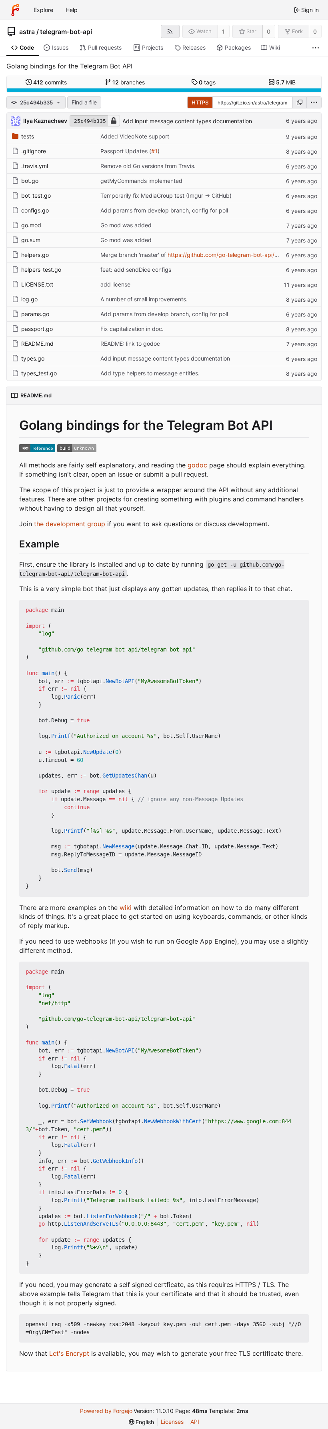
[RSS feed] (170, 31)
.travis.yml (34, 165)
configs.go (35, 210)
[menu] (314, 102)
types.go (32, 358)
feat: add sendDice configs (135, 269)
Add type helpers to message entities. (150, 373)
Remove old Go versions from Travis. (148, 165)
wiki (126, 908)
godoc (197, 465)
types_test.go (39, 373)
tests (27, 136)
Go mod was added (126, 225)
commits (50, 82)
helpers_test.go (41, 269)
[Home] (15, 10)
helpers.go (35, 254)
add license (115, 284)
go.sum (30, 239)
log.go (29, 299)
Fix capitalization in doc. (132, 328)
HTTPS (200, 102)
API (194, 1421)
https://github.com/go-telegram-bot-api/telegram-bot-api (243, 254)
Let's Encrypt (69, 1353)
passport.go (37, 328)
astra (27, 32)
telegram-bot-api (66, 32)
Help (72, 9)
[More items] (316, 48)
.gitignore (33, 151)
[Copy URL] (299, 102)
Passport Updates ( (125, 151)
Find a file (84, 102)
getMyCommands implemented (141, 180)
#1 (154, 151)
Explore (43, 9)
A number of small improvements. (144, 299)
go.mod (31, 225)
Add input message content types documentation (187, 121)
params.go (35, 314)
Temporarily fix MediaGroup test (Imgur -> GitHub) (166, 195)
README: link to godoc (130, 343)
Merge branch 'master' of (134, 254)
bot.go (29, 180)
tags (207, 82)
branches (128, 82)
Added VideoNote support (134, 136)
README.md (37, 343)
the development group (69, 524)
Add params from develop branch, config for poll (164, 210)
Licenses (172, 1421)
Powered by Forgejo (106, 1410)
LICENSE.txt (37, 284)
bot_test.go (36, 195)
